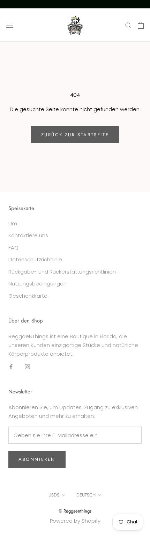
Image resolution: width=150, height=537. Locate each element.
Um (12, 223)
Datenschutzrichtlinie (35, 259)
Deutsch (86, 495)
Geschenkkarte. (28, 295)
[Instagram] (27, 366)
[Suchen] (128, 25)
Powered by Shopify (75, 520)
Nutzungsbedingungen (37, 283)
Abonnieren (36, 459)
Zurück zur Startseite (75, 134)
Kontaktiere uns (28, 235)
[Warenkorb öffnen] (141, 25)
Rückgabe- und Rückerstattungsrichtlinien (62, 271)
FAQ (13, 247)
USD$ (54, 495)
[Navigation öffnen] (9, 25)
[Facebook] (11, 366)
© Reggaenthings (75, 511)
